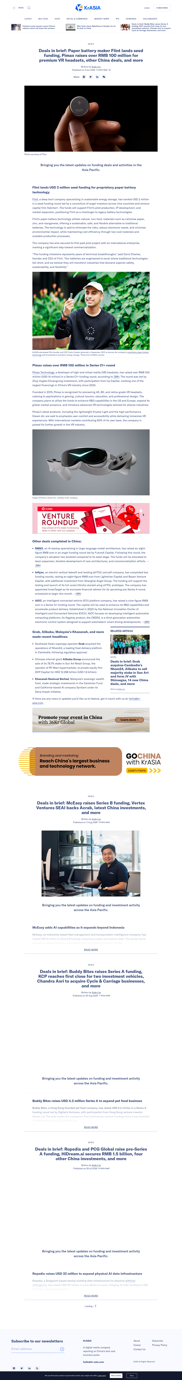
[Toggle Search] (29, 8)
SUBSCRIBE (162, 8)
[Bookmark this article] (109, 70)
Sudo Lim (96, 66)
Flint (35, 199)
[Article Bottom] (91, 720)
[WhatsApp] (104, 77)
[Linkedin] (97, 77)
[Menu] (14, 8)
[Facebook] (84, 77)
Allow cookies (116, 1376)
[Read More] (91, 518)
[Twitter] (90, 77)
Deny (132, 1376)
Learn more (102, 1376)
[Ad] (91, 761)
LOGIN (146, 8)
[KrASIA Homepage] (88, 8)
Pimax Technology (43, 372)
